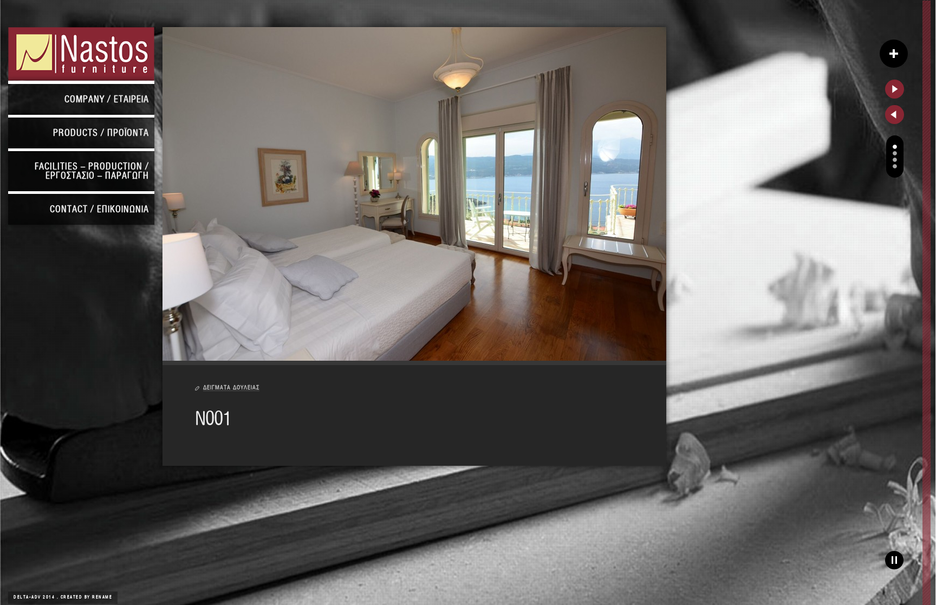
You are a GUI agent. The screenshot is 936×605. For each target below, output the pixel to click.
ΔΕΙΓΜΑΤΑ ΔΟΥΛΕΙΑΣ (231, 388)
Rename (102, 597)
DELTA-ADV (28, 597)
